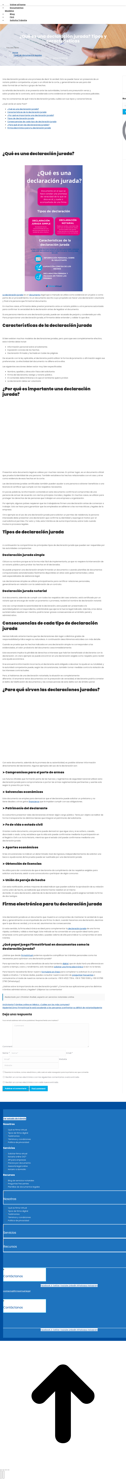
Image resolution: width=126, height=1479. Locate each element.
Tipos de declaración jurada (20, 118)
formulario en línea (50, 971)
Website (63, 1059)
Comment (7, 1046)
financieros (34, 801)
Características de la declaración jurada (26, 112)
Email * (69, 1053)
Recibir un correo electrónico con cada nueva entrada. (31, 1082)
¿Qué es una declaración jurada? (23, 109)
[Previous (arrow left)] (1, 1475)
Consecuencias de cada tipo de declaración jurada (31, 121)
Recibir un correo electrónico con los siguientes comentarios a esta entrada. (42, 1077)
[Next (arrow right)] (3, 1475)
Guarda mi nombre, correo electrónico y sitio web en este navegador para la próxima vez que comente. (47, 1072)
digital (65, 963)
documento (34, 294)
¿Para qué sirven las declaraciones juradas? (28, 124)
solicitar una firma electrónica (68, 966)
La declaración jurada (12, 294)
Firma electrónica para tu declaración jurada (29, 127)
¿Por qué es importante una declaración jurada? (30, 115)
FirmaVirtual (27, 955)
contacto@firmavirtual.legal (16, 1291)
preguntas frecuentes (82, 975)
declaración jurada (77, 928)
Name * (6, 1053)
